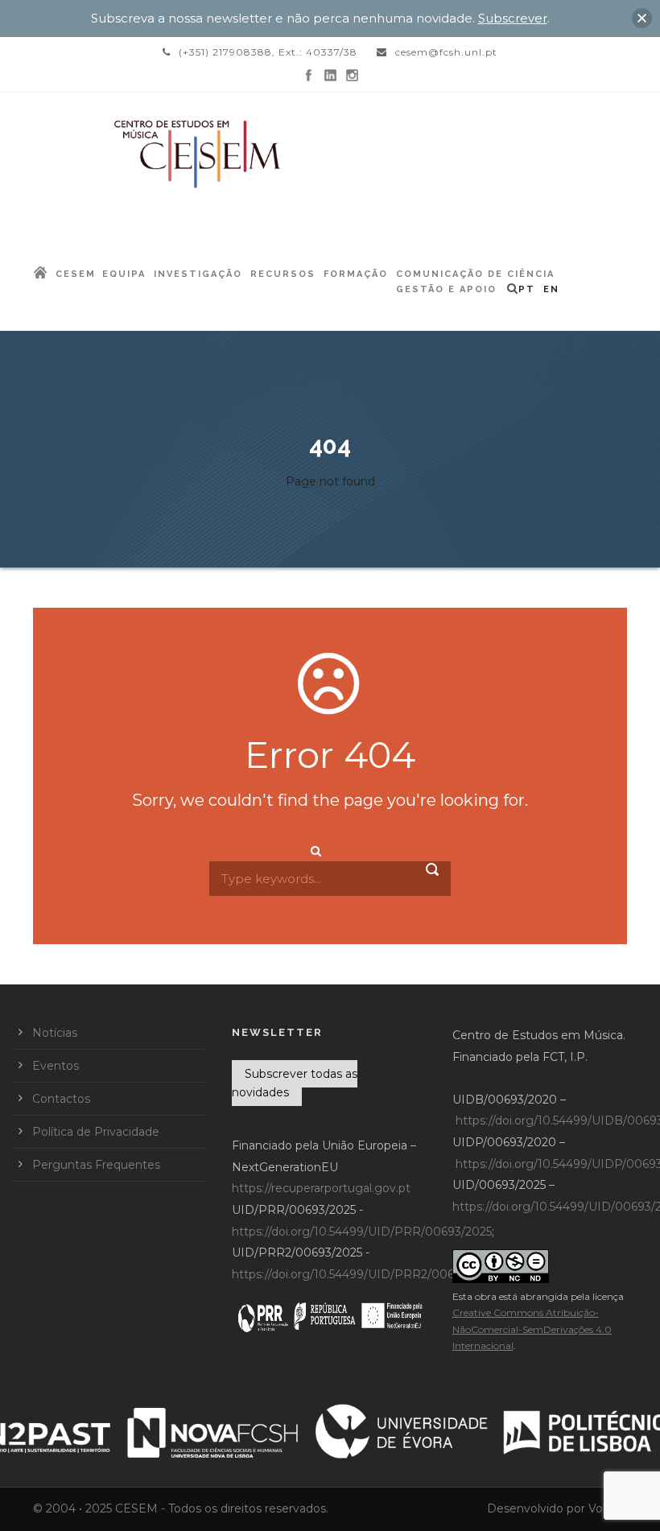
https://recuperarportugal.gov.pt (321, 1188)
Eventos (55, 1065)
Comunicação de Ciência (475, 274)
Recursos (283, 274)
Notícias (54, 1032)
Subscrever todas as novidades (294, 1083)
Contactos (61, 1099)
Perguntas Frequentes (96, 1165)
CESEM (76, 274)
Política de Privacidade (95, 1132)
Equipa (124, 274)
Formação (356, 274)
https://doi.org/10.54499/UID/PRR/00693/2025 (362, 1231)
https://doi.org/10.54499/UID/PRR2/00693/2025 (365, 1274)
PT (526, 289)
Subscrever (512, 18)
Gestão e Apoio (446, 289)
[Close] (642, 18)
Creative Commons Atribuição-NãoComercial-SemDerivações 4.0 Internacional (532, 1328)
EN (551, 289)
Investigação (198, 274)
